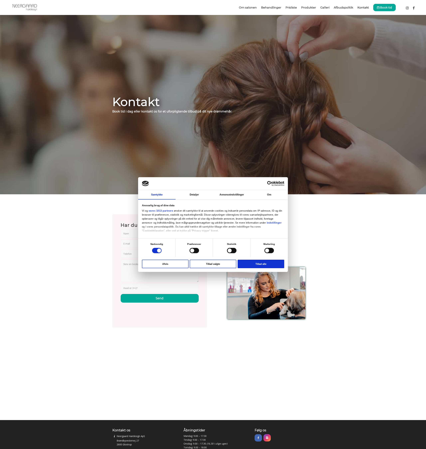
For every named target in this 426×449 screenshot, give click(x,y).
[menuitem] (248, 7)
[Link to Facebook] (413, 7)
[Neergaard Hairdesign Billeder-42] (266, 293)
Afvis (165, 263)
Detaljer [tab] (194, 194)
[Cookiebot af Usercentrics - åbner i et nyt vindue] (269, 183)
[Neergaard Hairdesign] (24, 7)
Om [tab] (269, 194)
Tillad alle (260, 263)
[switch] (194, 250)
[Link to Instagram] (407, 7)
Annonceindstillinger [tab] (231, 194)
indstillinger (274, 222)
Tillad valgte (213, 263)
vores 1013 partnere (161, 210)
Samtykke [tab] (157, 194)
